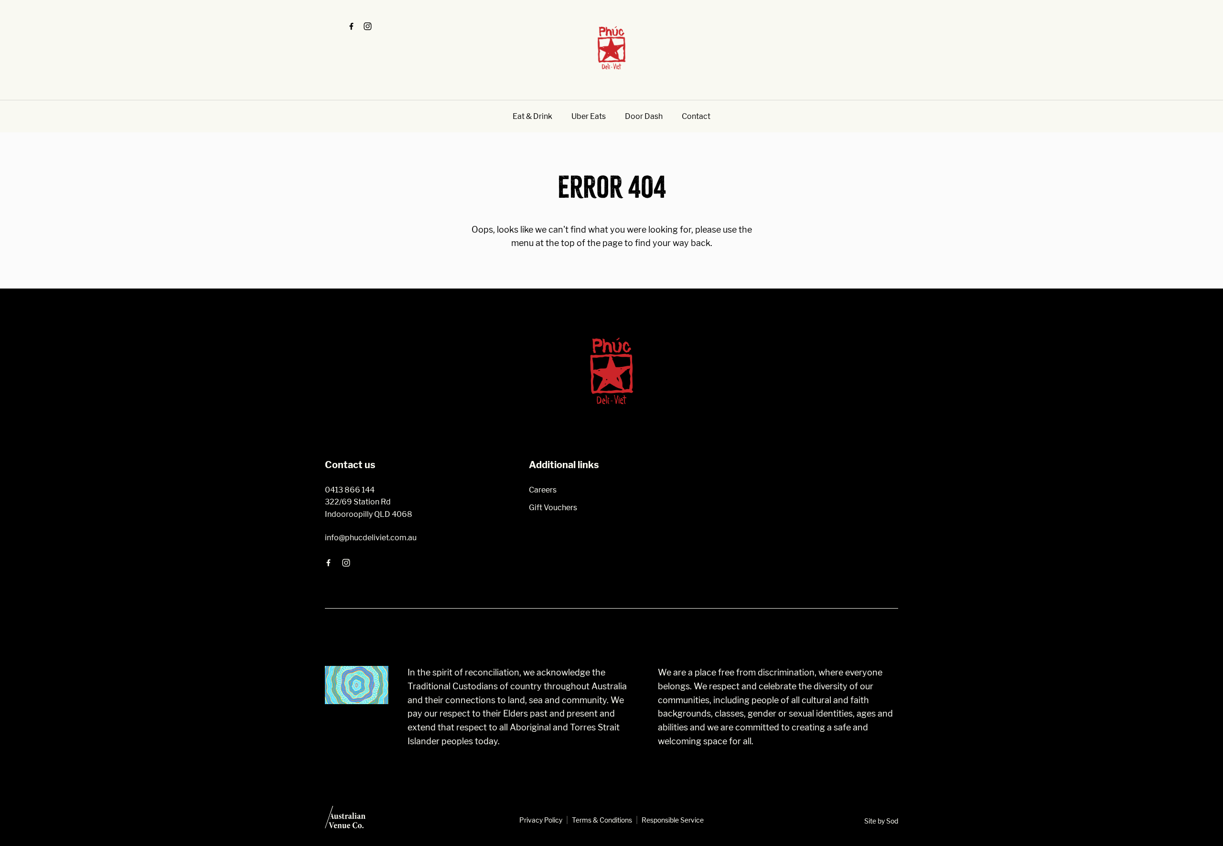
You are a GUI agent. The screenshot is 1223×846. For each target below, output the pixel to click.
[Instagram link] (367, 26)
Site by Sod (881, 821)
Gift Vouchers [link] (553, 507)
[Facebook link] (351, 26)
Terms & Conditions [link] (602, 820)
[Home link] (611, 47)
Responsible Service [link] (673, 820)
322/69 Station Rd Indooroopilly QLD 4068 (368, 508)
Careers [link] (543, 489)
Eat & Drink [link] (532, 116)
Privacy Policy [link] (540, 820)
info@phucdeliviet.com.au (371, 537)
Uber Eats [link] (588, 116)
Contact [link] (696, 116)
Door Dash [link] (644, 116)
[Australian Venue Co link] (345, 820)
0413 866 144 (350, 489)
